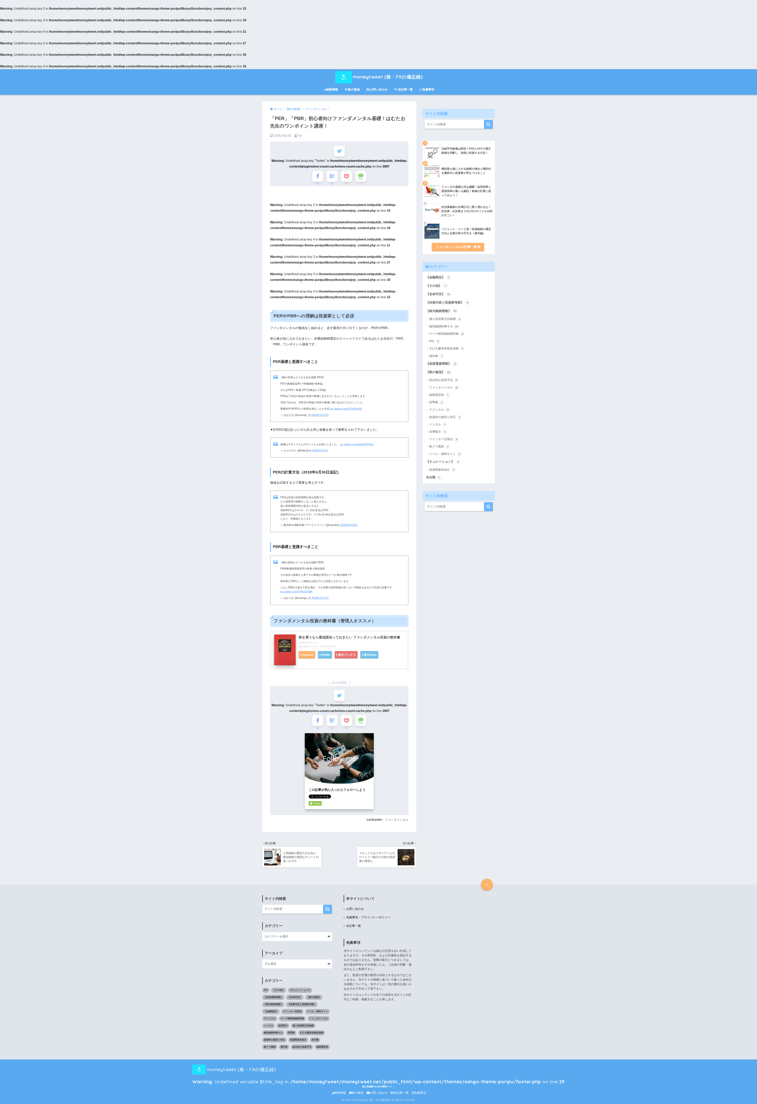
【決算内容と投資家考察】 (447, 302)
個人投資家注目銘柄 (444, 318)
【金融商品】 (437, 277)
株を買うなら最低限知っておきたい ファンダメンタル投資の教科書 (349, 637)
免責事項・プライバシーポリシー (368, 917)
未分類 (433, 477)
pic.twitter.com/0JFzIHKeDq (346, 408)
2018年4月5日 (320, 450)
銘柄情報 (332, 89)
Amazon (307, 654)
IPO (434, 341)
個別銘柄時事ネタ (444, 326)
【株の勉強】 (438, 372)
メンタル (437, 424)
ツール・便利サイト (444, 454)
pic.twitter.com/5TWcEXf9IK (296, 591)
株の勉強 (354, 89)
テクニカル (439, 409)
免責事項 (428, 89)
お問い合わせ (379, 89)
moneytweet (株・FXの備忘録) (388, 77)
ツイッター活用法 (443, 439)
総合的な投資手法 (443, 380)
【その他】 (436, 285)
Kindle (325, 654)
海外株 (435, 356)
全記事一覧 (405, 89)
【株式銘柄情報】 (441, 311)
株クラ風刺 (438, 446)
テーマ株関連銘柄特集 (446, 333)
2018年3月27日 (320, 415)
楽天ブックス (347, 654)
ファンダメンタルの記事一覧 (457, 247)
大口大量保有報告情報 (446, 348)
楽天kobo (370, 654)
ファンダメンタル (396, 820)
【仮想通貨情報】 (441, 363)
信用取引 (437, 431)
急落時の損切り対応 (444, 417)
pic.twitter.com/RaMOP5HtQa (357, 444)
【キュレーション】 (442, 461)
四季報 (436, 402)
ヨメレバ (314, 642)
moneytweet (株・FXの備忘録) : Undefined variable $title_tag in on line (378, 1071)
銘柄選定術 (438, 394)
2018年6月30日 (348, 525)
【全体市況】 (438, 294)
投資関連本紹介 (441, 469)
